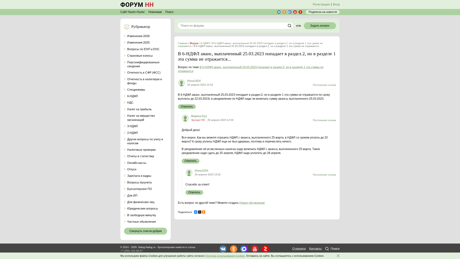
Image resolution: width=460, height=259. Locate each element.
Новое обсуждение (252, 202)
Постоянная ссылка (324, 84)
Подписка (323, 11)
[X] (199, 212)
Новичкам (155, 11)
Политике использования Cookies (225, 255)
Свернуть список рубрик (145, 231)
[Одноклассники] (203, 212)
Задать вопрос (320, 25)
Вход (336, 4)
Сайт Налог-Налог (132, 11)
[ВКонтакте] (195, 212)
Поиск (169, 11)
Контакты (315, 248)
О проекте (299, 248)
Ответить (187, 106)
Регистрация (321, 4)
